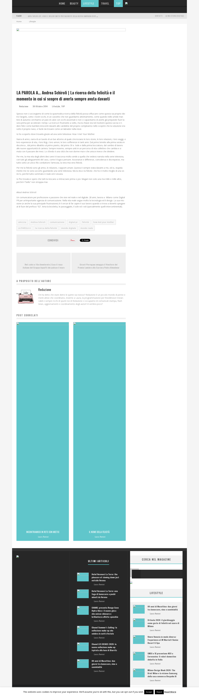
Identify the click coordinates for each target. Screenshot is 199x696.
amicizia (22, 222)
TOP (118, 3)
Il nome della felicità (99, 532)
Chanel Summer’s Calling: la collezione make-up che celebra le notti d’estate (104, 630)
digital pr (73, 222)
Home (62, 3)
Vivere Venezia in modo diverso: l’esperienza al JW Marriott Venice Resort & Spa (163, 639)
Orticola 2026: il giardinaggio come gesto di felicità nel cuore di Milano (163, 623)
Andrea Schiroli (38, 222)
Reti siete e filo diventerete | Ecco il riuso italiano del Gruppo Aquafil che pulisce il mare (44, 266)
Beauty (74, 3)
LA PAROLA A (24, 228)
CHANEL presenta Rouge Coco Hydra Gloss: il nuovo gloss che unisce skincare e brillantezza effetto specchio (105, 612)
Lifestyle (88, 3)
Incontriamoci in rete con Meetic (42, 532)
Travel (105, 3)
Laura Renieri (43, 537)
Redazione (23, 106)
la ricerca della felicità (46, 228)
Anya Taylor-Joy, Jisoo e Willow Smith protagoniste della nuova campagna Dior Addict (65, 16)
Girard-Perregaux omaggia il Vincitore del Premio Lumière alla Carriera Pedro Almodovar (98, 266)
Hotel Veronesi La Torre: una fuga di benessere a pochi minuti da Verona (105, 594)
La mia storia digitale (174, 16)
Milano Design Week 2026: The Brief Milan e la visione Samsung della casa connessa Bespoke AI (162, 673)
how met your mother (103, 222)
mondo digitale (68, 228)
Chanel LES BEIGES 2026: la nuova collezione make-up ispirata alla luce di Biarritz (104, 647)
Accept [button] (149, 692)
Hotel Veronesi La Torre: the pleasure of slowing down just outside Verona (105, 577)
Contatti (159, 16)
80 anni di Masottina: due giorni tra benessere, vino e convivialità (163, 608)
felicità (85, 222)
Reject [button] (159, 692)
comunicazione (57, 222)
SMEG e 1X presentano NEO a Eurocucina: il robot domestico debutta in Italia (162, 656)
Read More (170, 691)
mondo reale (87, 228)
